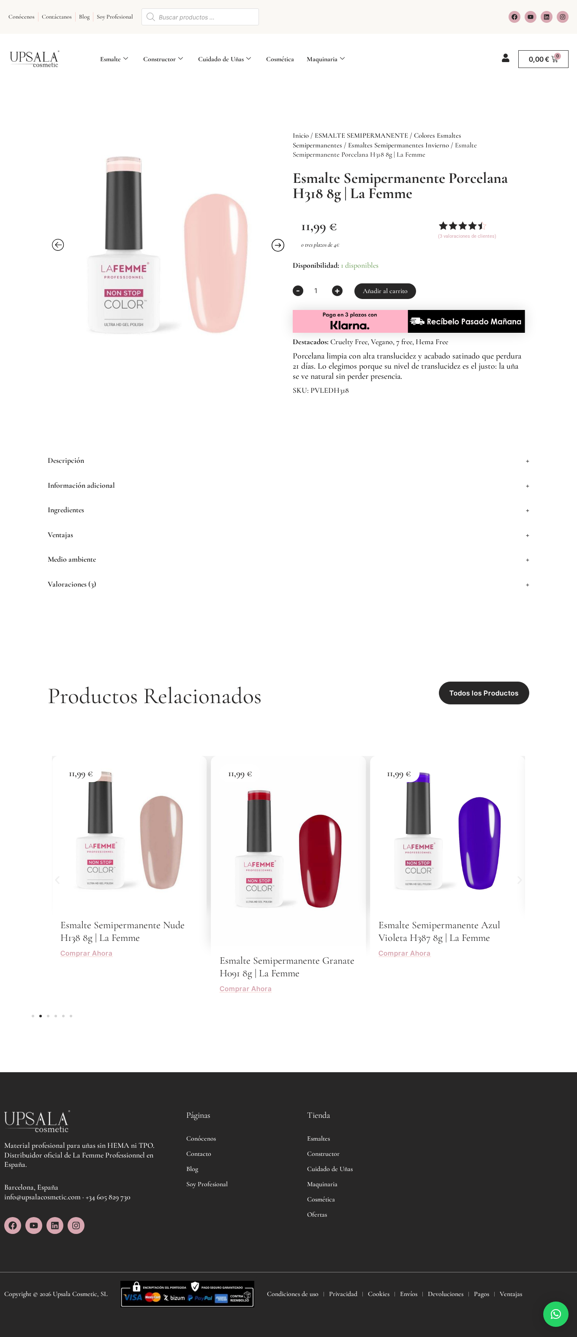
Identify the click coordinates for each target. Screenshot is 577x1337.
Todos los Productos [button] (484, 693)
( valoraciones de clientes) (467, 236)
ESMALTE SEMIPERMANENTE (361, 135)
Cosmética (280, 59)
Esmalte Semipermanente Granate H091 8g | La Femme (287, 966)
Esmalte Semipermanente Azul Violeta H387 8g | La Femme (439, 931)
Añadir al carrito (385, 291)
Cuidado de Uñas (221, 59)
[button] (288, 460)
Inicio (301, 135)
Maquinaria (322, 59)
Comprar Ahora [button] (86, 953)
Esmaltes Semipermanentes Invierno (398, 145)
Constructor (159, 59)
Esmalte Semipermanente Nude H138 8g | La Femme (122, 931)
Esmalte (110, 59)
